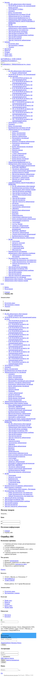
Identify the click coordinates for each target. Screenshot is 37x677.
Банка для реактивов (15, 12)
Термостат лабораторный (20, 225)
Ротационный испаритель (20, 220)
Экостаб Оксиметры (14, 38)
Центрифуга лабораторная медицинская (21, 463)
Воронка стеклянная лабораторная (23, 141)
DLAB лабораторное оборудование (19, 4)
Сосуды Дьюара (17, 224)
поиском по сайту (21, 564)
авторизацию (14, 560)
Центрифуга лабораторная (20, 177)
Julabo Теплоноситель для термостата (24, 260)
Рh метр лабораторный (19, 73)
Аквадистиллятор (18, 205)
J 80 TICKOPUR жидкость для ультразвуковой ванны (22, 78)
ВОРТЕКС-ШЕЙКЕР (19, 167)
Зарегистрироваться (12, 660)
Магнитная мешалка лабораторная (23, 174)
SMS (2, 658)
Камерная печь (17, 244)
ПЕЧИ (10, 24)
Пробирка (15, 152)
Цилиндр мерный (18, 155)
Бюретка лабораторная (19, 136)
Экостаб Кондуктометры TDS (18, 33)
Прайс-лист (8, 54)
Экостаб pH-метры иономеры (17, 31)
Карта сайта (8, 55)
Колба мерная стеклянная (20, 158)
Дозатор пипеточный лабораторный (24, 170)
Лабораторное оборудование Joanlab (20, 19)
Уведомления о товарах (15, 45)
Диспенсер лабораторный (20, 169)
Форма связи (9, 607)
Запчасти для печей (18, 243)
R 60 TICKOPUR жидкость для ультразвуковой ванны (22, 99)
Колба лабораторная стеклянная (22, 146)
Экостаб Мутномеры (15, 37)
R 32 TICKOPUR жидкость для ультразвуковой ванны (22, 89)
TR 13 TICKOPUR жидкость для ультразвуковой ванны (22, 106)
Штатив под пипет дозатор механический (21, 180)
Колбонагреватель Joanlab (20, 172)
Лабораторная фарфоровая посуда (19, 18)
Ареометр (11, 11)
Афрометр (15, 208)
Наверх (3, 569)
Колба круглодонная (18, 157)
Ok (2, 673)
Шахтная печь (16, 249)
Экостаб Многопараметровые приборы (21, 35)
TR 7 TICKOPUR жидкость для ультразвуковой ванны (22, 120)
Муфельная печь (17, 215)
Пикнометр (16, 148)
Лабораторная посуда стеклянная (19, 16)
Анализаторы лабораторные (21, 207)
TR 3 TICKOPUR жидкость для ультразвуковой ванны (22, 116)
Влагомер (15, 213)
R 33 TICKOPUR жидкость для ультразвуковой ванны (22, 92)
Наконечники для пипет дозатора (23, 176)
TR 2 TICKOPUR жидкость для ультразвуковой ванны (22, 113)
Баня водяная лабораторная (21, 210)
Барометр (15, 212)
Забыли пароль (9, 658)
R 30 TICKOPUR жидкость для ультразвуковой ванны (22, 85)
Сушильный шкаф (18, 248)
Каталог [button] (7, 2)
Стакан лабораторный (19, 153)
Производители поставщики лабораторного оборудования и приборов (21, 27)
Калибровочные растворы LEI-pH (19, 14)
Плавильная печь (17, 246)
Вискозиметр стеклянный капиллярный (20, 139)
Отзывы (7, 52)
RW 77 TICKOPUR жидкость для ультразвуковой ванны (23, 102)
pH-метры (15, 203)
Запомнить (6, 656)
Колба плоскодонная (18, 160)
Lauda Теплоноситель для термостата (24, 262)
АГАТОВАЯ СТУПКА (15, 9)
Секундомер (16, 222)
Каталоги (8, 616)
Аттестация (16, 241)
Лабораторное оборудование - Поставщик (18, 279)
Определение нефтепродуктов (22, 217)
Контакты (8, 49)
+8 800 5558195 (16, 59)
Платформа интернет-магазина (11, 675)
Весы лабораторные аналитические (23, 165)
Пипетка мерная (17, 150)
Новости (7, 50)
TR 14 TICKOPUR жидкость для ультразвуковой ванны (22, 109)
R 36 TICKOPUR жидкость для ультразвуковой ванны (22, 96)
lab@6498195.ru (6, 59)
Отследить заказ (13, 43)
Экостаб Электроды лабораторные (19, 40)
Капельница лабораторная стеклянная (20, 384)
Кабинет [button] (7, 42)
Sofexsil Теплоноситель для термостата (20, 496)
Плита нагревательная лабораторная (24, 219)
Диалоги (11, 47)
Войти (3, 660)
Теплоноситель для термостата (18, 30)
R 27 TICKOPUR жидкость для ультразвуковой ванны (22, 82)
